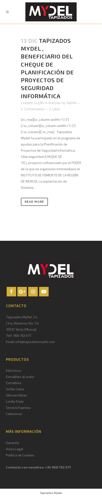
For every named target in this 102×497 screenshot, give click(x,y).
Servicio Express (18, 407)
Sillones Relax (16, 395)
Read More (34, 201)
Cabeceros (14, 414)
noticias (54, 103)
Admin (72, 103)
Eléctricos (13, 370)
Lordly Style (15, 401)
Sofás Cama (15, 389)
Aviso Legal (14, 449)
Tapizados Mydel (51, 492)
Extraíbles (13, 383)
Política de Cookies (20, 455)
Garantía (12, 443)
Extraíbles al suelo (20, 377)
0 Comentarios (33, 109)
